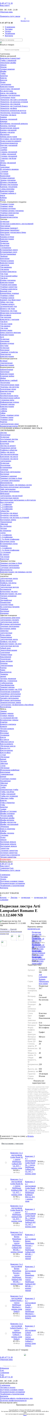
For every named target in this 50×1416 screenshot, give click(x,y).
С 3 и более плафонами (9, 539)
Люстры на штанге (8, 446)
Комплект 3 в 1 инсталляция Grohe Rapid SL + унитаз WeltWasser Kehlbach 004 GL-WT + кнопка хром (16, 1187)
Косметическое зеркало (9, 128)
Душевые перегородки (9, 213)
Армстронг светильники (10, 696)
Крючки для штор (7, 132)
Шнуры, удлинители (8, 681)
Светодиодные (6, 633)
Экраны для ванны (8, 180)
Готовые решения (7, 69)
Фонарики (4, 613)
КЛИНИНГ (26, 428)
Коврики (3, 121)
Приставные (5, 226)
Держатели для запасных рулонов (14, 102)
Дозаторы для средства (9, 387)
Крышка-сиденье (7, 237)
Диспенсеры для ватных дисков (13, 113)
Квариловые (5, 176)
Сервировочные (6, 774)
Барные (3, 759)
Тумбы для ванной (7, 794)
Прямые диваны (6, 713)
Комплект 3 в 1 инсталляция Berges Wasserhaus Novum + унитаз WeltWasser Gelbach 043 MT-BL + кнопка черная (16, 1242)
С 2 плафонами (6, 507)
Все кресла (4, 739)
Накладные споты (7, 541)
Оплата (8, 31)
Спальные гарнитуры (9, 850)
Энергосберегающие (8, 650)
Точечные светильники (9, 626)
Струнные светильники (10, 480)
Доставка (8, 29)
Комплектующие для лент (10, 594)
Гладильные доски (7, 97)
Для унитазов (5, 317)
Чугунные (4, 174)
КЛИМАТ (17, 428)
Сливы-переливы (7, 189)
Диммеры (4, 674)
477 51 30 (6, 3)
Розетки (3, 668)
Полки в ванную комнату (10, 141)
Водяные (3, 361)
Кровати (3, 726)
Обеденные (4, 757)
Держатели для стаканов (10, 104)
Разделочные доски (8, 389)
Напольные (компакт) (9, 228)
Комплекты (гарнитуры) (10, 58)
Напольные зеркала (8, 844)
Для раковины (6, 267)
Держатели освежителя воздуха (13, 110)
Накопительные (6, 369)
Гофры (2, 413)
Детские (3, 528)
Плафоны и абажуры (8, 450)
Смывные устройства (9, 352)
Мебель (3, 709)
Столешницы (5, 248)
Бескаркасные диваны (9, 720)
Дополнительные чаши (9, 385)
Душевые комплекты (8, 289)
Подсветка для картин (9, 515)
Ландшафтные (6, 600)
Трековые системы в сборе (11, 478)
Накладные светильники (10, 472)
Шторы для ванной (8, 163)
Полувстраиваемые (8, 254)
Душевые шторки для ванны (12, 211)
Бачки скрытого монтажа (10, 332)
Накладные (4, 245)
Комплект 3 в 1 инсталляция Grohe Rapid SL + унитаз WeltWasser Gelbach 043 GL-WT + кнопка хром (16, 1160)
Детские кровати (7, 729)
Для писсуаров (6, 324)
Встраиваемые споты (9, 544)
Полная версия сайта (8, 1403)
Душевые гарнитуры (8, 287)
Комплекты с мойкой (8, 380)
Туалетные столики (8, 779)
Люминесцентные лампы (10, 702)
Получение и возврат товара (12, 881)
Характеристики (34, 965)
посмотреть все (34, 929)
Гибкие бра (4, 511)
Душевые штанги (7, 304)
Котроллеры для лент (9, 591)
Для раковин (5, 326)
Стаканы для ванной (8, 152)
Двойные (4, 256)
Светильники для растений (11, 496)
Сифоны (3, 411)
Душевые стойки (7, 295)
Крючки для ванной (8, 130)
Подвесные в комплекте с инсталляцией (16, 224)
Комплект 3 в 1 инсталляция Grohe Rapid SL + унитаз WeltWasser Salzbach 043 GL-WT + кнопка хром (16, 1213)
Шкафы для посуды (8, 822)
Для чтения (4, 557)
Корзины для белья (8, 126)
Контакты (9, 36)
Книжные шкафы (7, 818)
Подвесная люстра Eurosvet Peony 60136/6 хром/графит (38, 947)
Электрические (6, 363)
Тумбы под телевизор (9, 796)
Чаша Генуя (5, 234)
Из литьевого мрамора (9, 169)
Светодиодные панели (9, 498)
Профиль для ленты (8, 583)
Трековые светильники (9, 565)
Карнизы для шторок (8, 187)
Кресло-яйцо (5, 752)
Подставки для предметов (10, 139)
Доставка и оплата (7, 1387)
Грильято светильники (9, 698)
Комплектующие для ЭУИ (11, 689)
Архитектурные (6, 604)
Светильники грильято (9, 620)
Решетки (3, 422)
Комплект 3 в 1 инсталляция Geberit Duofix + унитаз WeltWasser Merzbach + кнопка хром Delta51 (16, 1303)
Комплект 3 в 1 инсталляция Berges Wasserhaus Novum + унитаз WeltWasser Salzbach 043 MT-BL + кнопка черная (16, 1274)
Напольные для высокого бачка (13, 232)
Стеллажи (4, 835)
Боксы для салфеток (8, 93)
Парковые (4, 609)
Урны (2, 160)
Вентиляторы (5, 707)
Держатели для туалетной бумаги (14, 106)
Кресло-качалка (6, 750)
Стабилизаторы (6, 683)
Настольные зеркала (8, 846)
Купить (31, 1136)
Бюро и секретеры (7, 829)
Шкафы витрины (7, 820)
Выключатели (6, 672)
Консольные (5, 772)
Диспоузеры (5, 382)
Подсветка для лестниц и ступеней (14, 517)
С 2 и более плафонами (9, 550)
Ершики (3, 117)
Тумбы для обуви (7, 792)
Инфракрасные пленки (9, 402)
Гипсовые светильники (9, 491)
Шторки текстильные (9, 184)
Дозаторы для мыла (8, 115)
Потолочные (5, 435)
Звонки (3, 676)
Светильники (5, 84)
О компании (10, 27)
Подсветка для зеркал (9, 513)
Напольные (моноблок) (9, 230)
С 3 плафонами (6, 509)
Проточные (4, 372)
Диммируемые (6, 655)
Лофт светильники (8, 489)
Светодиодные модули (9, 587)
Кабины (3, 197)
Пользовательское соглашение (12, 883)
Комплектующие (7, 86)
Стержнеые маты (7, 400)
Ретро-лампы (5, 635)
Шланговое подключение (10, 313)
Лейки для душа (6, 302)
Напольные (4, 258)
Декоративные (6, 522)
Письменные (5, 781)
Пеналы (3, 67)
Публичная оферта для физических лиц (16, 1398)
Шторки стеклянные (8, 182)
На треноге (4, 554)
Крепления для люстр (9, 456)
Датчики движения (8, 678)
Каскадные (4, 443)
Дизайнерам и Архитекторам (12, 885)
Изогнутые (4, 559)
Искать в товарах (7, 45)
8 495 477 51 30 (6, 1357)
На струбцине (6, 526)
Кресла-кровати (6, 744)
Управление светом (8, 448)
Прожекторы (5, 602)
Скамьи (3, 809)
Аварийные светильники (10, 694)
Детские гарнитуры (8, 857)
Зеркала (3, 65)
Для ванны (4, 269)
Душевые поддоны (8, 208)
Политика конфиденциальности (13, 1400)
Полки (2, 82)
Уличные (3, 598)
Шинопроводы (6, 483)
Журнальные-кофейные (9, 770)
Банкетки (4, 76)
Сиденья (3, 147)
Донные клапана (7, 261)
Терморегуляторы (7, 404)
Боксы (2, 200)
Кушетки (3, 722)
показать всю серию (44, 982)
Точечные (4, 470)
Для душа (4, 274)
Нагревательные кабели (10, 398)
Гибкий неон (5, 585)
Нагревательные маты (9, 396)
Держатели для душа (8, 311)
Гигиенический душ (8, 306)
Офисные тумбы (7, 798)
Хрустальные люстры (9, 439)
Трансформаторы (7, 685)
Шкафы (3, 71)
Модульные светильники (10, 624)
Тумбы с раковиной (8, 60)
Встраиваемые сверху (9, 250)
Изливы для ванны (8, 280)
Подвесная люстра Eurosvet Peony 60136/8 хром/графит (38, 954)
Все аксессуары (6, 91)
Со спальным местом (8, 718)
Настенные (4, 474)
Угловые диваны (7, 715)
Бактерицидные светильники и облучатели (18, 500)
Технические (5, 659)
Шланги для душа (7, 308)
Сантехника (5, 54)
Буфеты (3, 831)
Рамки (2, 670)
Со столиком (5, 552)
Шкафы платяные (7, 813)
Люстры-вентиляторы (9, 454)
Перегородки (5, 354)
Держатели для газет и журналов (13, 100)
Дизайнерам (10, 33)
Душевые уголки (7, 204)
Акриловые (5, 167)
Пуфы (2, 805)
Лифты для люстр (7, 452)
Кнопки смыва (6, 330)
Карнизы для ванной (8, 119)
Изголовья (4, 733)
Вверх (25, 1415)
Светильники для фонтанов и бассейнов (16, 705)
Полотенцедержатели (9, 143)
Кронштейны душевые (9, 293)
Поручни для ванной (8, 145)
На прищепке (5, 530)
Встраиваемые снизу (8, 252)
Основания (4, 735)
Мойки (3, 378)
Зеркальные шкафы (8, 63)
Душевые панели (7, 298)
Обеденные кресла (7, 746)
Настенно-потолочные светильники (15, 487)
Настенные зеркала (8, 842)
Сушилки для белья (8, 158)
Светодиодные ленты (9, 578)
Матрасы (3, 731)
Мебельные (4, 493)
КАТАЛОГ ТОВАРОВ (9, 894)
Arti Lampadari (43, 976)
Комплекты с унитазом (9, 319)
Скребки (3, 150)
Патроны (4, 663)
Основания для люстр (9, 459)
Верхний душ (5, 291)
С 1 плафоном (6, 504)
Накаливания (5, 657)
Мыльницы (4, 134)
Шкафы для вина (7, 833)
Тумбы (3, 73)
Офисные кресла (7, 742)
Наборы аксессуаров (8, 137)
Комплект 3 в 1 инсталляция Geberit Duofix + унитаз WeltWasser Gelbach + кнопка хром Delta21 (16, 1331)
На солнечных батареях (10, 607)
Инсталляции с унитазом (12, 1143)
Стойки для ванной (8, 154)
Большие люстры (7, 441)
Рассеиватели (5, 589)
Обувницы (4, 826)
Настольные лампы (8, 628)
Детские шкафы (6, 816)
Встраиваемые (6, 467)
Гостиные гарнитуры (8, 853)
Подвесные (4, 221)
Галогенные (5, 652)
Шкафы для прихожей (9, 824)
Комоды (3, 78)
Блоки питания (6, 581)
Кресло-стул (5, 748)
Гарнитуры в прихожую (10, 855)
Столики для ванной (8, 156)
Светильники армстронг (10, 618)
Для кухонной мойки (8, 276)
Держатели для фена (8, 108)
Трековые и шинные (8, 476)
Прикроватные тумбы (9, 789)
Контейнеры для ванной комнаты (14, 123)
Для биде (4, 278)
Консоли (3, 80)
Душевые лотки (6, 419)
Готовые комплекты (8, 271)
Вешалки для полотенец (10, 95)
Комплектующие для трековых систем (16, 485)
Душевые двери (6, 206)
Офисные (4, 524)
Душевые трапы (6, 417)
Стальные (4, 171)
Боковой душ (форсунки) (10, 300)
